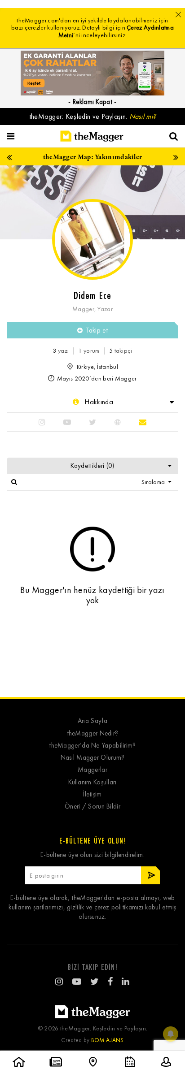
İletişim (92, 794)
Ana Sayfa (92, 721)
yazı (61, 351)
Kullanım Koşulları (92, 782)
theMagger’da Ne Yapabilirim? (92, 745)
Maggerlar (92, 770)
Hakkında (98, 402)
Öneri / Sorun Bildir (92, 806)
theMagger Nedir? (93, 733)
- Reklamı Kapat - (92, 102)
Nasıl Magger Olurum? (93, 757)
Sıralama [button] (154, 482)
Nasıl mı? (142, 116)
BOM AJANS (107, 1040)
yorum (88, 351)
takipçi (120, 351)
